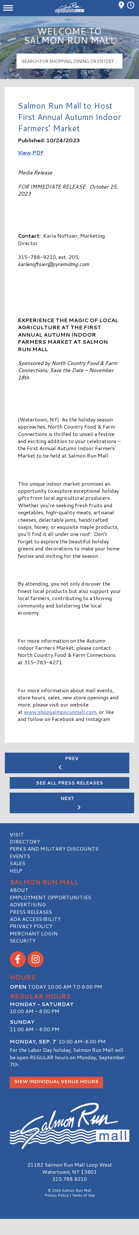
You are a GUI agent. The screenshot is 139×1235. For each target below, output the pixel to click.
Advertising (28, 904)
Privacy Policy (31, 926)
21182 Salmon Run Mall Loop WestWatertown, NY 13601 (69, 1168)
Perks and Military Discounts (54, 848)
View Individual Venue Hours (56, 1081)
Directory (25, 841)
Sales (17, 863)
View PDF (31, 152)
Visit (17, 834)
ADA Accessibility (35, 919)
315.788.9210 (69, 1178)
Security (23, 940)
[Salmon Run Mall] (69, 1126)
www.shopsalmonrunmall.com (60, 712)
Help (16, 870)
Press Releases (31, 911)
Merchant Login (34, 933)
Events (20, 856)
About (19, 890)
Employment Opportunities (50, 897)
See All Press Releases (69, 783)
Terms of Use (83, 1195)
